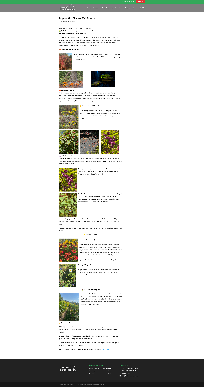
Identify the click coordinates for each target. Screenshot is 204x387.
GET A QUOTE (140, 1)
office (61, 21)
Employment (129, 8)
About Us (118, 8)
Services (95, 8)
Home (89, 8)
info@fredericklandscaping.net (131, 376)
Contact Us (141, 8)
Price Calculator (107, 8)
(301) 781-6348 (127, 1)
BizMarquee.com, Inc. (98, 384)
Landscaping (105, 349)
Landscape (73, 21)
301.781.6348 (125, 373)
